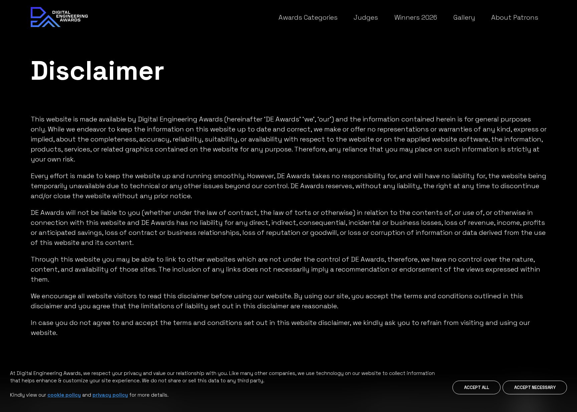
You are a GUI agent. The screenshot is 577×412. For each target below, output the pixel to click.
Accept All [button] (476, 387)
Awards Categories (308, 17)
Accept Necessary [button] (535, 387)
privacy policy (110, 395)
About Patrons (514, 17)
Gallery (464, 17)
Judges (366, 17)
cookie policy (64, 395)
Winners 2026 (415, 17)
